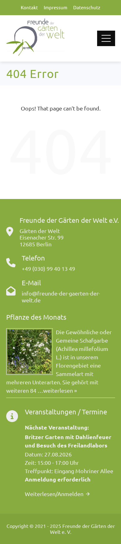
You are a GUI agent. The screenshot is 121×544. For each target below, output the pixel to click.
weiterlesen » (60, 390)
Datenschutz (86, 7)
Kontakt (29, 7)
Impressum (55, 7)
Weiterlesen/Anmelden (54, 493)
